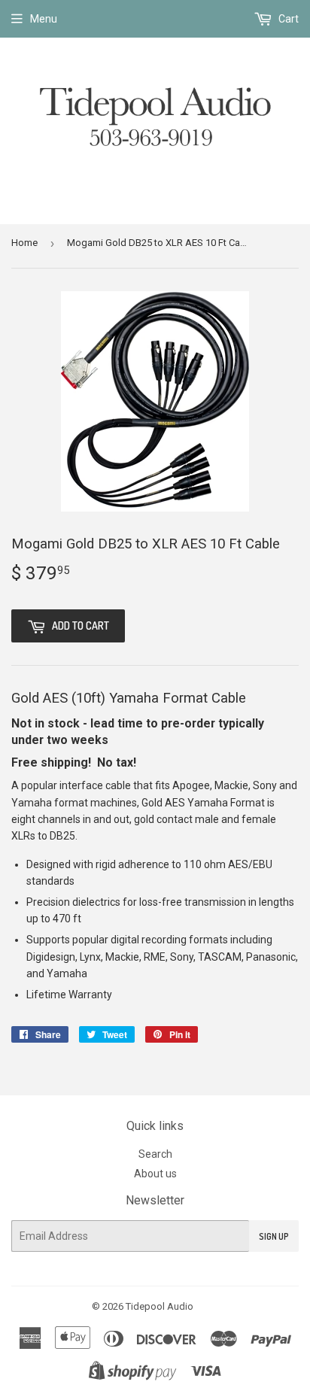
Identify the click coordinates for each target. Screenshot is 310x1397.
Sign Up (274, 1236)
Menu (43, 19)
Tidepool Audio (159, 1306)
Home (24, 242)
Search (155, 1154)
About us (155, 1174)
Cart (287, 19)
